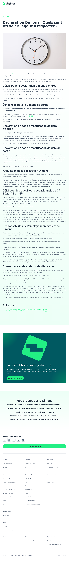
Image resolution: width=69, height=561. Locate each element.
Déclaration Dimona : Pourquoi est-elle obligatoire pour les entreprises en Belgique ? (34, 408)
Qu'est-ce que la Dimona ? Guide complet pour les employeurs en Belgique (27, 311)
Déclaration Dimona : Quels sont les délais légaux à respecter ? (35, 412)
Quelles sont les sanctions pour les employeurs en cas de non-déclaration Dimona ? (34, 405)
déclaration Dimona (10, 74)
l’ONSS (31, 116)
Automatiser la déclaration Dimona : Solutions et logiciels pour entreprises (26, 309)
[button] (64, 4)
